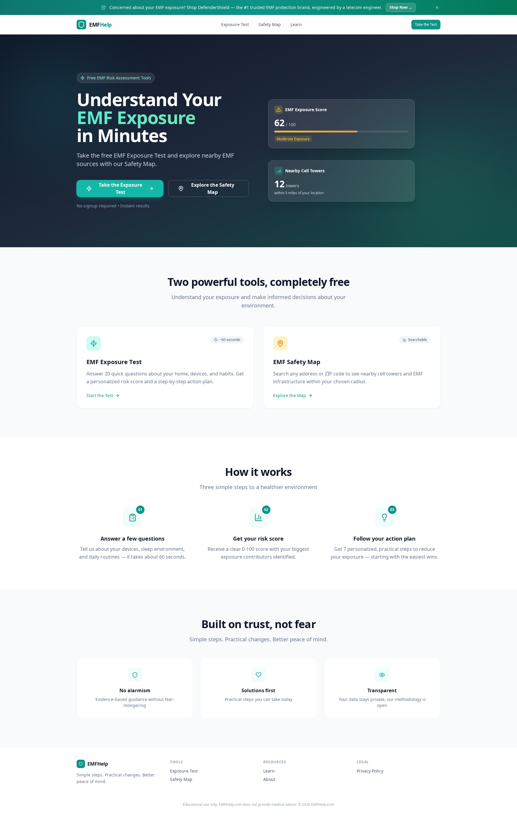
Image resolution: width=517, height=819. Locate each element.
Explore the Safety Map (212, 188)
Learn (296, 24)
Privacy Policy (370, 771)
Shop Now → (401, 7)
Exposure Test (235, 24)
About (269, 779)
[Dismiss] (437, 7)
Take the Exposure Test (120, 188)
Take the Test (426, 24)
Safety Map (269, 24)
